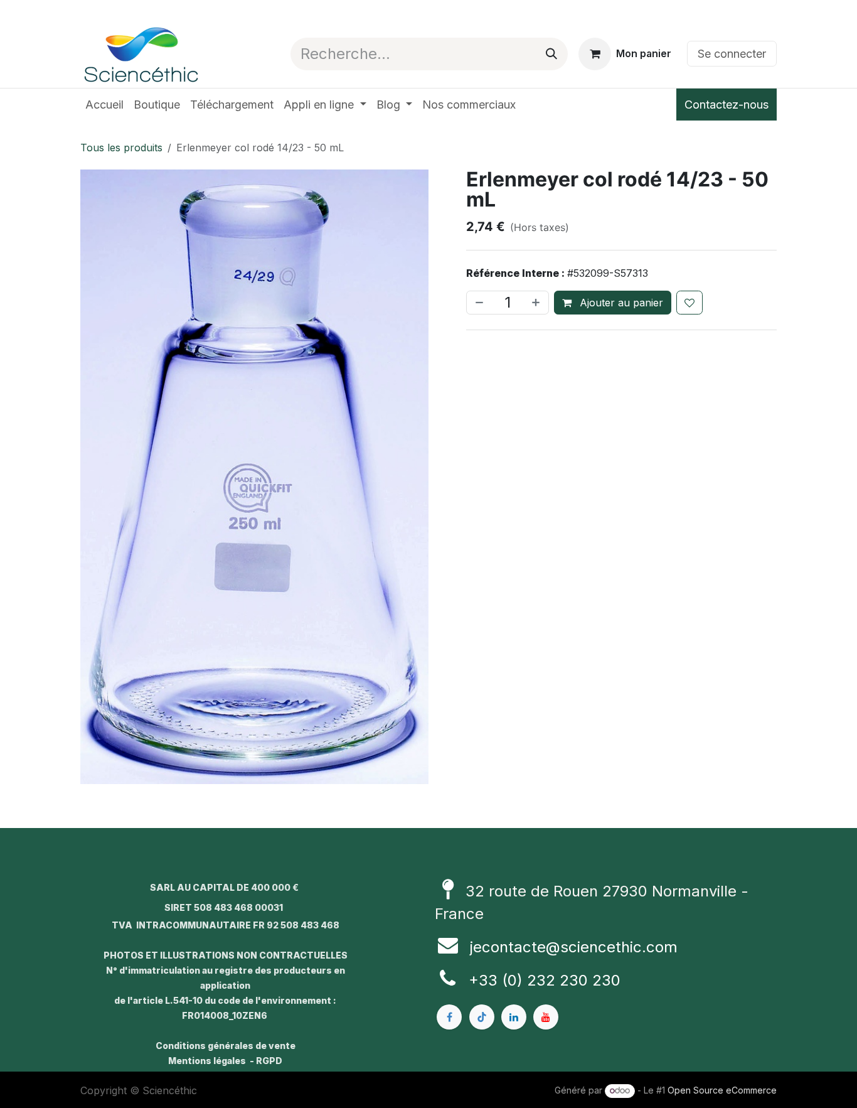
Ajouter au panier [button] (620, 302)
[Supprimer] (478, 302)
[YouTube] (545, 1017)
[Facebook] (449, 1017)
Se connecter (732, 53)
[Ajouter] (537, 302)
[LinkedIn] (513, 1017)
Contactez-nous (726, 104)
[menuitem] (104, 104)
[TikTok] (481, 1017)
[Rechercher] (551, 54)
